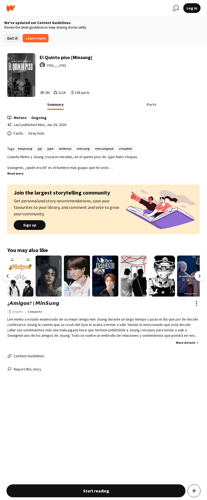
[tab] (55, 106)
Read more (15, 173)
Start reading (96, 491)
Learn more (35, 38)
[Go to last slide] (7, 276)
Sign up (29, 225)
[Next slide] (199, 276)
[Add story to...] (194, 490)
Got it (12, 38)
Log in (192, 8)
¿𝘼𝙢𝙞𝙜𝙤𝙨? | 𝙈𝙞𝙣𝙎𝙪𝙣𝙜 (33, 303)
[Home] (87, 8)
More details (185, 343)
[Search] (175, 8)
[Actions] (196, 303)
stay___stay (56, 65)
